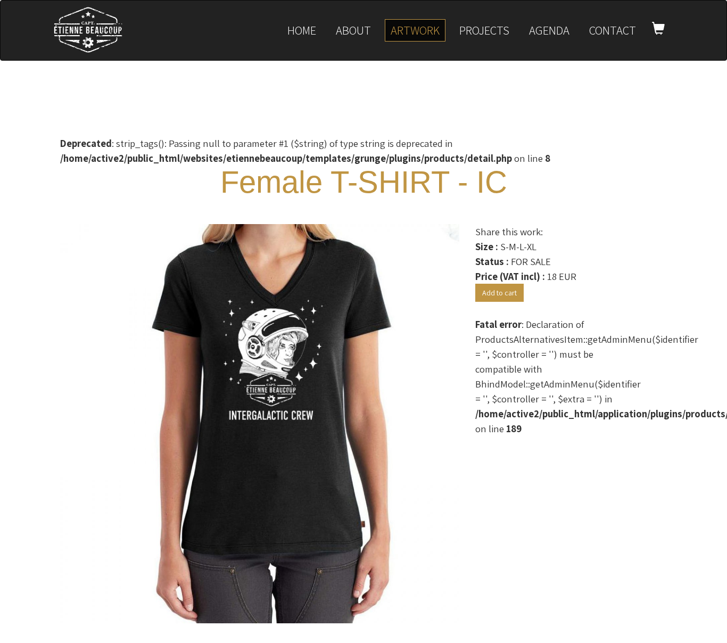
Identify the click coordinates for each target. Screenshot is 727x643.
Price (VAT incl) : (510, 276)
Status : (492, 261)
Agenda (549, 30)
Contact (612, 30)
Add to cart (499, 293)
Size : (486, 246)
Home (301, 30)
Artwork (415, 30)
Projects (484, 30)
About (353, 30)
